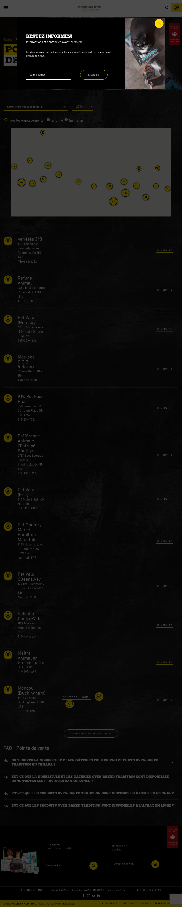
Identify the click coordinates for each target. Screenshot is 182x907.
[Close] (159, 23)
